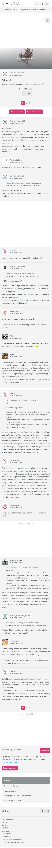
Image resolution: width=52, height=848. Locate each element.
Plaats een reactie (17, 112)
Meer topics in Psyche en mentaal (17, 795)
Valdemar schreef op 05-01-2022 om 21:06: (22, 568)
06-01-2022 (13, 507)
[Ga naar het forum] (41, 3)
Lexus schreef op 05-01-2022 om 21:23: (20, 274)
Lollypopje (15, 641)
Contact (5, 828)
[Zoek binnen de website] (36, 3)
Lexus (12, 250)
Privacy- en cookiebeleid (12, 839)
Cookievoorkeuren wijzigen (13, 842)
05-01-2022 (13, 75)
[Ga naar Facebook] (42, 811)
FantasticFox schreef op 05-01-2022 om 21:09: (23, 183)
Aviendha (14, 311)
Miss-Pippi (14, 505)
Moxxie (13, 336)
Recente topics (10, 791)
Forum (14, 9)
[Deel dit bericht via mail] (29, 93)
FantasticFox (16, 160)
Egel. (12, 354)
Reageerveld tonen (9, 768)
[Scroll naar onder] (47, 20)
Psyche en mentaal (28, 9)
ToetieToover (16, 560)
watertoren (15, 460)
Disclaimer (6, 836)
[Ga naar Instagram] (47, 811)
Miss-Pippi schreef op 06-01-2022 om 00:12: (22, 623)
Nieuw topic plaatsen (12, 800)
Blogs (4, 825)
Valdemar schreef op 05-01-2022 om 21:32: (22, 401)
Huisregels (6, 833)
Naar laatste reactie (34, 112)
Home (6, 9)
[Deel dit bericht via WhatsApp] (24, 93)
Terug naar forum (11, 786)
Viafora (5, 811)
